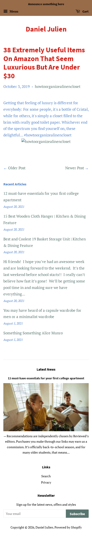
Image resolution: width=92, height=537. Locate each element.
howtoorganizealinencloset (57, 86)
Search (46, 476)
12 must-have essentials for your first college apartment (46, 378)
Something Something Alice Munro (33, 332)
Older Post (16, 167)
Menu (13, 11)
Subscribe (77, 514)
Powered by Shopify (68, 527)
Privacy (46, 482)
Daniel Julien (46, 29)
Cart (85, 11)
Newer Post (74, 167)
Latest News (46, 369)
